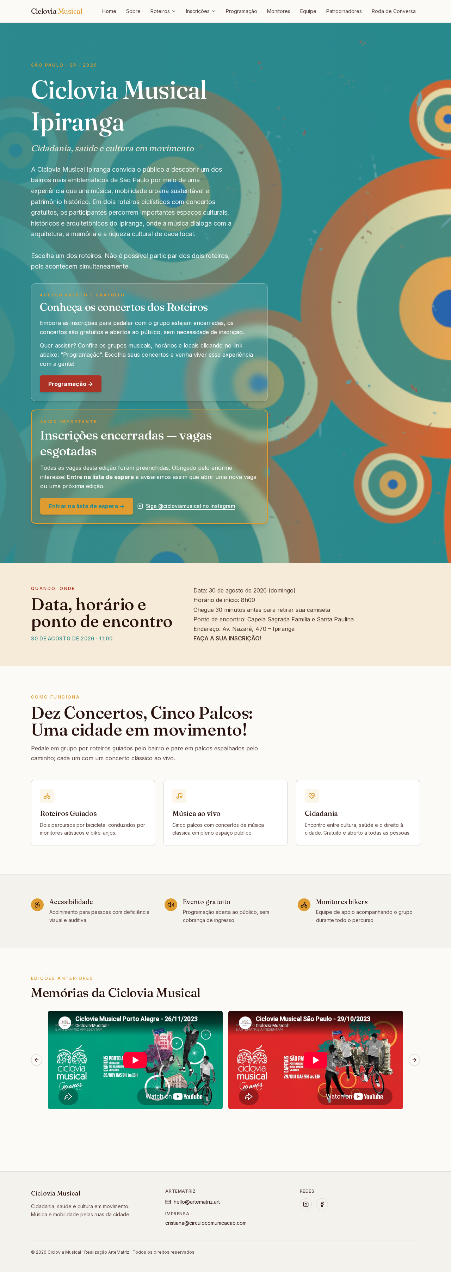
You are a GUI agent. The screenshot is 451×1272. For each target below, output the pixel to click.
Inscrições (198, 11)
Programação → (70, 383)
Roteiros (160, 11)
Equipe (308, 11)
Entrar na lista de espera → (87, 506)
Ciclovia (56, 11)
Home (109, 11)
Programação (241, 11)
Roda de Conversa (394, 11)
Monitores (278, 11)
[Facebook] (322, 1204)
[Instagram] (306, 1204)
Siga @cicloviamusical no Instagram (190, 506)
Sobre (133, 11)
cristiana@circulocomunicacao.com (206, 1223)
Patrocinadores (344, 11)
